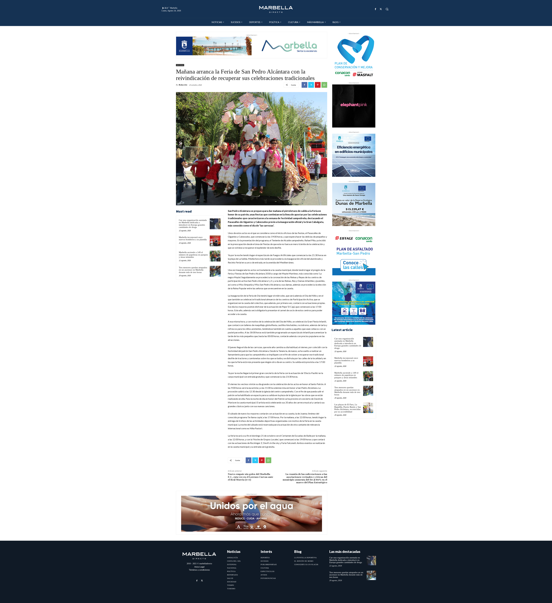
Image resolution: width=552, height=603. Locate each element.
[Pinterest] (318, 85)
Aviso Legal (199, 567)
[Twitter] (381, 9)
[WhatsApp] (324, 85)
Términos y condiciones (199, 570)
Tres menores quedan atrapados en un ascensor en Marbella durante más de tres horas (193, 269)
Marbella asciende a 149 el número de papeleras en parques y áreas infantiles (193, 254)
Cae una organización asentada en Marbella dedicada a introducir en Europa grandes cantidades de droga (193, 223)
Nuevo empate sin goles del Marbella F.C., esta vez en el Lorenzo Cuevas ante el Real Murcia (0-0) (250, 477)
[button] (387, 9)
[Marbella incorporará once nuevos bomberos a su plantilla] (215, 241)
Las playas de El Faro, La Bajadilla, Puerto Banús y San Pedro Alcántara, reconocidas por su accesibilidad (347, 408)
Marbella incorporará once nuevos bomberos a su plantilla (193, 238)
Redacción (183, 85)
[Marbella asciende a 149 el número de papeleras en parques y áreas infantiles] (215, 256)
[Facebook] (375, 9)
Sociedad (180, 65)
